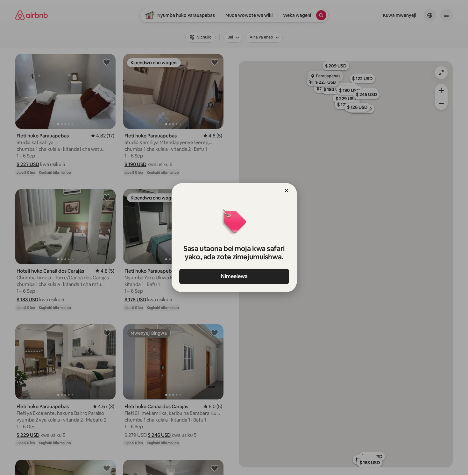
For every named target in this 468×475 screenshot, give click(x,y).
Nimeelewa (234, 276)
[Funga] (286, 190)
